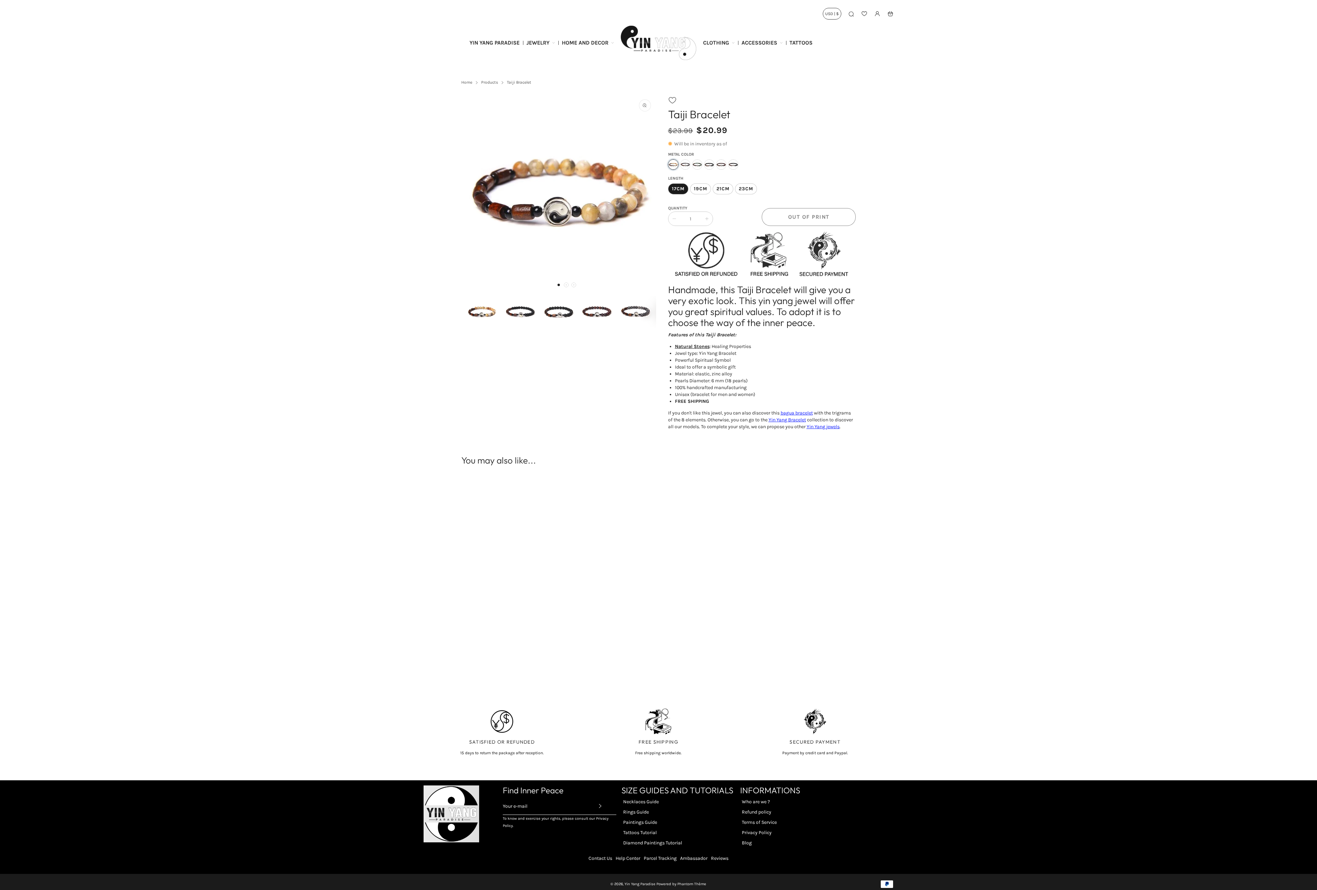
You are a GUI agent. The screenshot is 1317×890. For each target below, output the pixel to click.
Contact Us (600, 858)
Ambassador (694, 858)
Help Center (628, 858)
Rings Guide (636, 812)
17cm (678, 189)
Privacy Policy (757, 832)
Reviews (719, 858)
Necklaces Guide (641, 802)
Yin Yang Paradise (640, 884)
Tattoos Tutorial (640, 832)
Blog (747, 843)
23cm (746, 189)
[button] (558, 284)
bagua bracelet (797, 413)
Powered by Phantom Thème (681, 884)
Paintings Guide (640, 822)
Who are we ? (756, 802)
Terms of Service (759, 822)
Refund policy (756, 812)
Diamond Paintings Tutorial (652, 843)
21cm (722, 189)
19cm (700, 189)
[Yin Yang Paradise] (658, 43)
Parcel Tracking (660, 858)
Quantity (677, 208)
